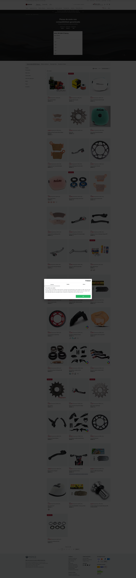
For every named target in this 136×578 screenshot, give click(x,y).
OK (83, 296)
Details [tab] (68, 284)
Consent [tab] (52, 284)
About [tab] (84, 284)
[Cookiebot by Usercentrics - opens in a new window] (86, 281)
